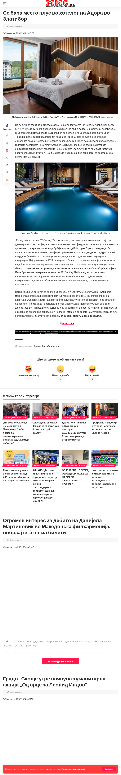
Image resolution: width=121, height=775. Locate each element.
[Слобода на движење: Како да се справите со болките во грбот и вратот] (45, 410)
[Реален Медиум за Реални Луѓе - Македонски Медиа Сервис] (60, 3)
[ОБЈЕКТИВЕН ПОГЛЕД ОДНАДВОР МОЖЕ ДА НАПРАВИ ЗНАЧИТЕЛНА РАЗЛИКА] (75, 458)
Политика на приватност (73, 769)
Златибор (47, 346)
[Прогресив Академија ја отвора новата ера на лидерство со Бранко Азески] (104, 410)
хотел (56, 346)
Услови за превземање (51, 333)
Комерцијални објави (15, 418)
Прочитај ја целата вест (60, 661)
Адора (37, 346)
